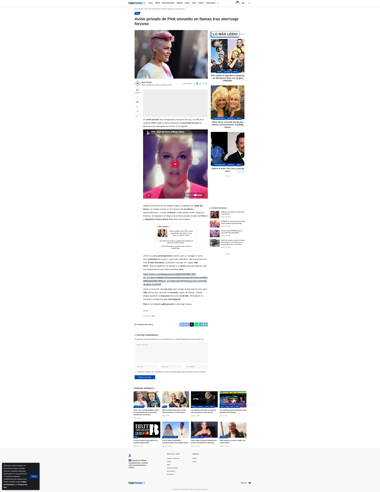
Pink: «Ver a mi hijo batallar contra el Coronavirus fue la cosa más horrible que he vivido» (146, 412)
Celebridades (219, 118)
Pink (153, 316)
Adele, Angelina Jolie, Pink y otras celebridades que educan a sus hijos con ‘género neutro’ (181, 233)
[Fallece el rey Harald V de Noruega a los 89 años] (215, 214)
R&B (227, 406)
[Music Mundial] (137, 3)
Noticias (227, 71)
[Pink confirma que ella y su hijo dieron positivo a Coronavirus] (175, 399)
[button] (34, 476)
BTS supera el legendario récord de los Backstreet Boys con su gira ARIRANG (227, 78)
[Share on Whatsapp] (200, 83)
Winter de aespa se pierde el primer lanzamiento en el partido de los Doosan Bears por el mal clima (233, 242)
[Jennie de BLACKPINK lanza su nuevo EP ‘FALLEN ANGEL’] (215, 233)
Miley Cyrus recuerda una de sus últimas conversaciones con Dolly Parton (228, 124)
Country (241, 404)
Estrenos (224, 437)
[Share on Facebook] (194, 83)
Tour (193, 406)
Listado (200, 406)
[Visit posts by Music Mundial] (138, 84)
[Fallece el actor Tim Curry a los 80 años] (227, 149)
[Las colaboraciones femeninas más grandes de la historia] (233, 399)
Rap (232, 406)
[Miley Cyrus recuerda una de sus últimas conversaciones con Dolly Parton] (227, 102)
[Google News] (249, 482)
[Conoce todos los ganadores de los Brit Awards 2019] (147, 430)
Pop (137, 13)
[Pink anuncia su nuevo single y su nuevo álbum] (233, 430)
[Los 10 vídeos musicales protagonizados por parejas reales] (175, 430)
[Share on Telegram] (203, 83)
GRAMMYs (195, 437)
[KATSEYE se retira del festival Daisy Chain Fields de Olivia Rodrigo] (215, 224)
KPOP (219, 71)
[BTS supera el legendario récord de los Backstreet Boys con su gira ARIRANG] (227, 56)
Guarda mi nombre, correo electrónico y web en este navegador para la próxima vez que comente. (171, 372)
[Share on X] (197, 83)
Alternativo (232, 404)
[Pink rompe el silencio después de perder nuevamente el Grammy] (204, 430)
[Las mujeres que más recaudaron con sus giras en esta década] (204, 399)
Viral (236, 71)
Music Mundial (147, 82)
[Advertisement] (175, 103)
